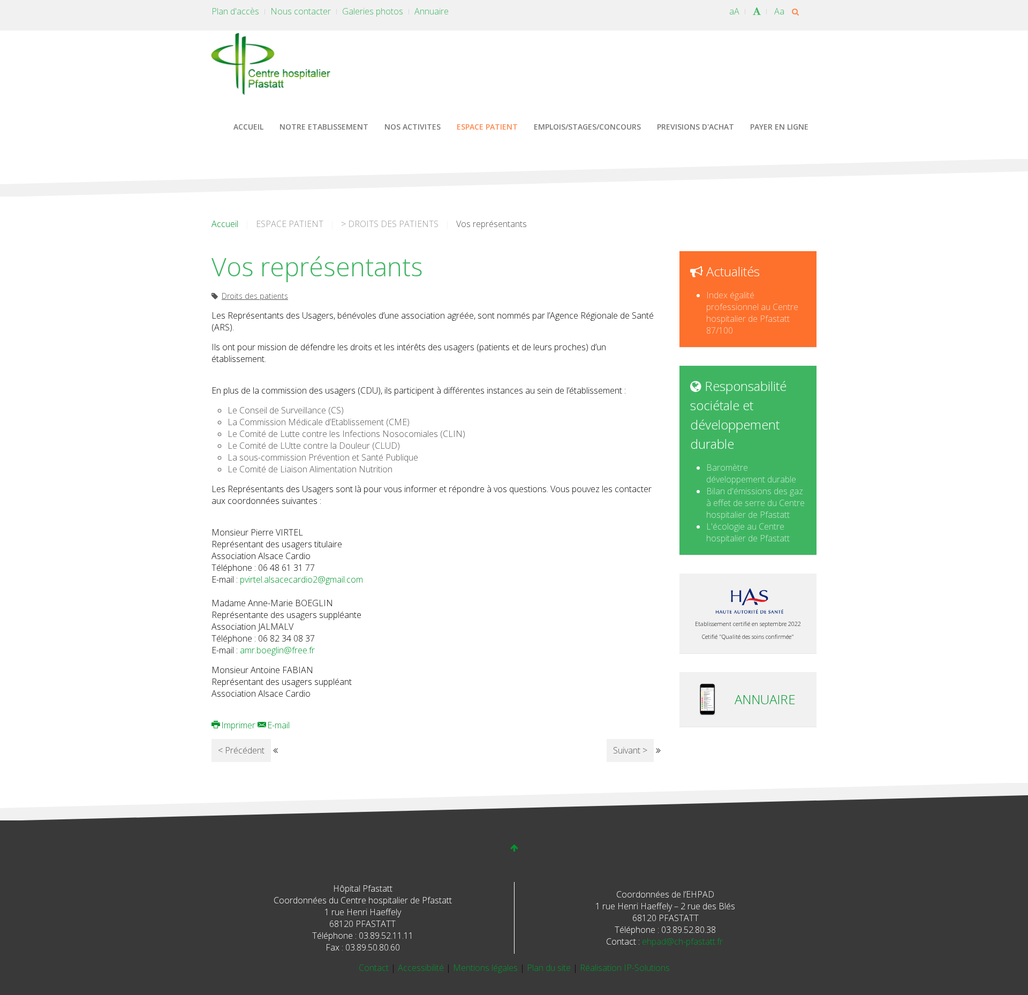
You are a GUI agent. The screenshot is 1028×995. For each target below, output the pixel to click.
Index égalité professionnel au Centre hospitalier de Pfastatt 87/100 (752, 312)
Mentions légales (486, 968)
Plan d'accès (235, 11)
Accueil (224, 224)
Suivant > (630, 750)
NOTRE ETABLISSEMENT (323, 127)
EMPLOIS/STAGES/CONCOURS (587, 127)
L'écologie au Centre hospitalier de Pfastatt (748, 532)
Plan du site (550, 968)
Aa (779, 11)
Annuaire (431, 11)
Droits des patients (255, 296)
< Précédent (241, 750)
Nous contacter (300, 11)
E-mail (277, 725)
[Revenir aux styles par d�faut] (757, 11)
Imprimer (238, 725)
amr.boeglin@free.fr (277, 650)
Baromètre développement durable (751, 473)
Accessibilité (422, 968)
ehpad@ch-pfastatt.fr (682, 941)
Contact (375, 968)
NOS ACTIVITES (412, 127)
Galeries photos (372, 11)
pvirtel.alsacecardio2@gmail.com (301, 579)
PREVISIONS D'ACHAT (695, 127)
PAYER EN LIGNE (779, 127)
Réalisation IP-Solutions (625, 968)
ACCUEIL (248, 127)
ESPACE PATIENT (487, 127)
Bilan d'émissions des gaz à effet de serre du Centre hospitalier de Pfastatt (755, 503)
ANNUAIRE (765, 699)
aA (734, 11)
